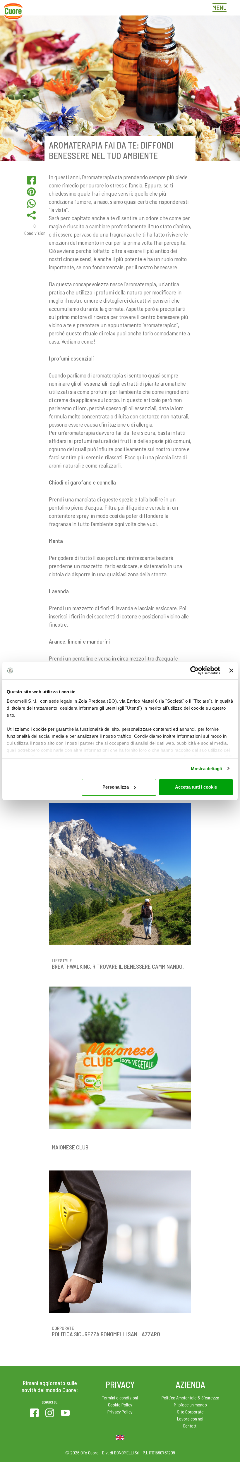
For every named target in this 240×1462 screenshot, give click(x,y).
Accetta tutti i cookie (196, 787)
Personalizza (115, 787)
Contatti (190, 1425)
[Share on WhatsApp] (31, 203)
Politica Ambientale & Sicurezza (190, 1397)
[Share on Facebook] (31, 180)
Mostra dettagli (206, 768)
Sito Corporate (190, 1411)
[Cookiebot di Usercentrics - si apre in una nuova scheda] (194, 670)
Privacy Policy (120, 1411)
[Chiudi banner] (231, 670)
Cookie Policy (120, 1404)
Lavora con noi (190, 1418)
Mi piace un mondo (190, 1404)
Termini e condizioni (120, 1397)
